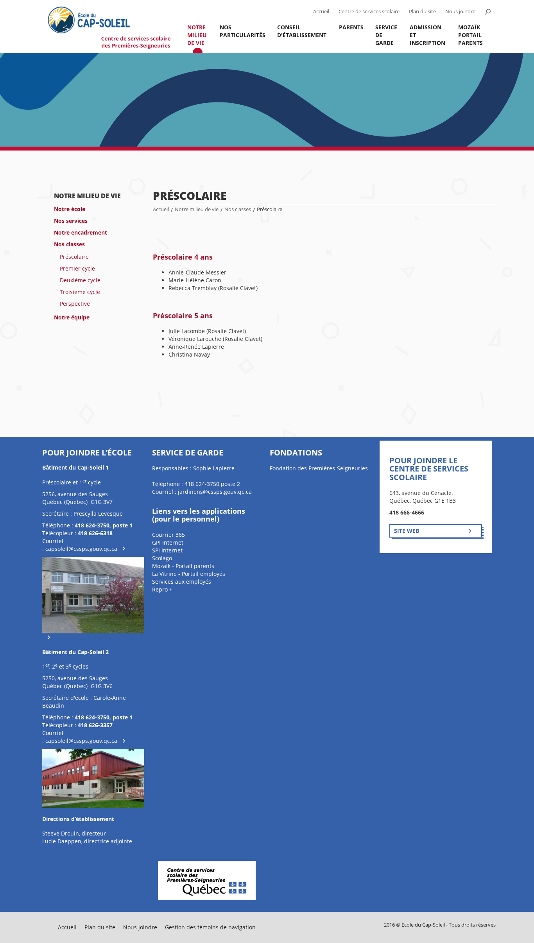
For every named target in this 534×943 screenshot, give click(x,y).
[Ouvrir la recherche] (487, 11)
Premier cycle (77, 268)
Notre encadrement (80, 232)
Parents (351, 27)
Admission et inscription (427, 35)
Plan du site (422, 11)
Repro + (162, 589)
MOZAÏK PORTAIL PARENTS (470, 35)
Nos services (71, 220)
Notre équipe (72, 317)
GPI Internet (167, 542)
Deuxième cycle (80, 280)
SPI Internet (167, 550)
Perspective (75, 303)
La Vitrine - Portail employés (188, 573)
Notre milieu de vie (197, 35)
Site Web (406, 530)
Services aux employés (181, 581)
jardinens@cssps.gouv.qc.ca (215, 491)
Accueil (321, 11)
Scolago (162, 558)
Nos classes (69, 244)
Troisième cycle (80, 292)
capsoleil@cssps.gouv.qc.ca (81, 548)
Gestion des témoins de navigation (210, 927)
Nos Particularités (242, 31)
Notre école (69, 209)
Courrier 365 (168, 534)
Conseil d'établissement (301, 31)
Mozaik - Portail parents (183, 566)
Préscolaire (74, 256)
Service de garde (386, 35)
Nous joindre (460, 11)
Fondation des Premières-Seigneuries (319, 468)
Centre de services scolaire (369, 11)
